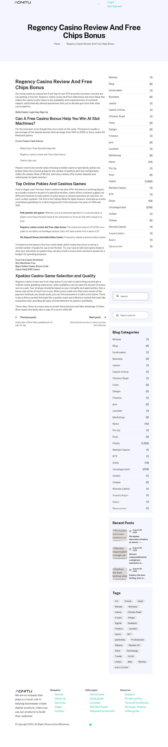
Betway (113, 77)
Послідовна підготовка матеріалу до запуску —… (138, 539)
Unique (113, 220)
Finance (113, 135)
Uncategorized (117, 207)
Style (112, 200)
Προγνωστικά (115, 246)
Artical (128, 601)
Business (114, 96)
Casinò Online (117, 109)
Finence (119, 629)
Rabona (118, 645)
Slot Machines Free (25, 263)
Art (116, 601)
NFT (129, 634)
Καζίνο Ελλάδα (121, 667)
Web (130, 662)
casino (112, 103)
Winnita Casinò (117, 226)
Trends (118, 656)
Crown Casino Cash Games (29, 141)
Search (118, 315)
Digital (118, 623)
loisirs (118, 634)
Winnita (142, 662)
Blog (111, 83)
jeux (111, 142)
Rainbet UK (134, 645)
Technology (132, 651)
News (112, 161)
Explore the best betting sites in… (137, 576)
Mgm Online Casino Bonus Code (31, 266)
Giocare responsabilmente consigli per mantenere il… (138, 558)
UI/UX (131, 656)
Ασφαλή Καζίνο (116, 233)
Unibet (113, 213)
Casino (118, 612)
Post (111, 174)
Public (112, 181)
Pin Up (112, 168)
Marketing (115, 155)
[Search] (115, 296)
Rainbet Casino (117, 187)
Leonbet (113, 148)
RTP (111, 194)
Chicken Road (117, 116)
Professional (137, 640)
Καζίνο (112, 239)
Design (113, 129)
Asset (140, 601)
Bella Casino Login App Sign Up (31, 112)
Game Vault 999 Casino (27, 269)
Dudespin (132, 623)
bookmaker (115, 90)
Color (112, 122)
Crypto (118, 618)
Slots (117, 651)
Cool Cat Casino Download (29, 260)
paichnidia (120, 640)
